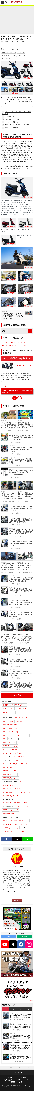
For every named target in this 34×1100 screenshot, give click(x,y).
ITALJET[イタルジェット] (10, 778)
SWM (20, 824)
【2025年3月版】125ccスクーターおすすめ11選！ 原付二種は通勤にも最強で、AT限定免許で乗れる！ (21, 531)
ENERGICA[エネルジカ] (10, 746)
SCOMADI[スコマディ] (10, 824)
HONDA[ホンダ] (8, 705)
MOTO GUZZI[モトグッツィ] (11, 796)
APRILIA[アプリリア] (21, 717)
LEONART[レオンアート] (10, 792)
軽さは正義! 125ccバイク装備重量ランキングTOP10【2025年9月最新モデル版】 (21, 461)
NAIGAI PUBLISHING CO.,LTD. (18, 1086)
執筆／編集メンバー (9, 1080)
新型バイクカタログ (15, 1068)
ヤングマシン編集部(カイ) (16, 1019)
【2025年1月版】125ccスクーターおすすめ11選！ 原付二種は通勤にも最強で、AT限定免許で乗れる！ (21, 579)
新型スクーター (22, 55)
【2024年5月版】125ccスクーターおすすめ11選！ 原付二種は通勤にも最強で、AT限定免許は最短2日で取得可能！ (21, 685)
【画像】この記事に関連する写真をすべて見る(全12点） (17, 391)
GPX (17, 760)
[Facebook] (6, 839)
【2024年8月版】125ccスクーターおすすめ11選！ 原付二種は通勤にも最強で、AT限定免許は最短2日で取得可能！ (21, 650)
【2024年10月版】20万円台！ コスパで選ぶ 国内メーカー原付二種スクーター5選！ (8, 637)
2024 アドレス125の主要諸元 (11, 119)
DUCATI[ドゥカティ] (9, 742)
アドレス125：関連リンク (10, 122)
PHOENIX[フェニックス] (10, 810)
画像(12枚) (18, 93)
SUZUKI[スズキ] (8, 708)
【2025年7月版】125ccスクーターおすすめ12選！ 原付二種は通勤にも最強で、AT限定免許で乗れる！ (25, 495)
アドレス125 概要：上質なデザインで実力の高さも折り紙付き (16, 113)
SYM (26, 824)
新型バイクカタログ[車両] (9, 52)
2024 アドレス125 (8, 116)
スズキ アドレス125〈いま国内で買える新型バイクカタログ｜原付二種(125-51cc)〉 (20, 614)
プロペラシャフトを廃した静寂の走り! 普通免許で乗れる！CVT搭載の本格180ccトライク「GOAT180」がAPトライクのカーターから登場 (20, 1026)
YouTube (14, 892)
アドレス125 (21, 52)
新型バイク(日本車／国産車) (11, 49)
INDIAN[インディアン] (10, 774)
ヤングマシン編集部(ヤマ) (16, 1061)
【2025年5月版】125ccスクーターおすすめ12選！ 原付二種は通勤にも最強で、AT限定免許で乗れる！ (21, 520)
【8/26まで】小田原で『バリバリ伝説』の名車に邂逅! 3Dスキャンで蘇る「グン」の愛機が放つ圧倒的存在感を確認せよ (20, 1047)
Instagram (6, 894)
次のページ (7, 386)
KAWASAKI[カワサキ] (21, 708)
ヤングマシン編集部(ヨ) (8, 501)
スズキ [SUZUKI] (6, 58)
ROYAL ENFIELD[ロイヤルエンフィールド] (16, 821)
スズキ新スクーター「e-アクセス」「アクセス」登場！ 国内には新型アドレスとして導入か (25, 566)
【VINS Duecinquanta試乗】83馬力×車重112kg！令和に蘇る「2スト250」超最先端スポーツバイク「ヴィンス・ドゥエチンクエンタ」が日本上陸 (20, 1057)
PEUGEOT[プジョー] (23, 806)
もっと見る (17, 695)
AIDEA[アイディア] (9, 712)
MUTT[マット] (7, 803)
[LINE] (27, 839)
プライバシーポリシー (23, 1080)
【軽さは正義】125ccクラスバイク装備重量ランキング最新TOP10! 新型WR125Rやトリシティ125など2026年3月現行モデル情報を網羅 (25, 425)
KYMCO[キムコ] (8, 785)
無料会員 (24, 936)
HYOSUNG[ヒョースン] (10, 771)
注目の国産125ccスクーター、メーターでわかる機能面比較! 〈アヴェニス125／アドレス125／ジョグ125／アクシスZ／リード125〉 (12, 316)
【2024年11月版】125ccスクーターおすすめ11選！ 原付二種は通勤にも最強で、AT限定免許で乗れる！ (21, 602)
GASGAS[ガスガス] (18, 757)
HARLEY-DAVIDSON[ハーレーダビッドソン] (16, 764)
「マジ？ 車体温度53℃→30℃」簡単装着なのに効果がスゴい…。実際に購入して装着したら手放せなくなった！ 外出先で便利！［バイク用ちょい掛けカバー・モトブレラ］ (20, 1016)
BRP (4, 739)
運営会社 (13, 1082)
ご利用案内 (23, 1078)
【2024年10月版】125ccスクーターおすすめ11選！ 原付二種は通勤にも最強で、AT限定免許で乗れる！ (25, 637)
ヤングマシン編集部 (18, 42)
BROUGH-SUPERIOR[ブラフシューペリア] (16, 735)
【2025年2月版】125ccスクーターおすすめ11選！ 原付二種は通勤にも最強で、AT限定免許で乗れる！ (9, 566)
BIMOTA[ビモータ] (21, 721)
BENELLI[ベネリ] (8, 721)
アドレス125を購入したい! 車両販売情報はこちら (16, 125)
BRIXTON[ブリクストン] (10, 732)
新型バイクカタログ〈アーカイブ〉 (14, 345)
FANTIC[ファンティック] (10, 749)
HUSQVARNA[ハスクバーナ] (11, 767)
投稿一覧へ (16, 900)
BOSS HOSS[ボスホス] (10, 728)
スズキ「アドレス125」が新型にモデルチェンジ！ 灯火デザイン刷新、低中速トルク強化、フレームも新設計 (8, 495)
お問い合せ (20, 1082)
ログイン (9, 936)
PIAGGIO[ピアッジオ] (9, 813)
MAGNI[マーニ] (25, 792)
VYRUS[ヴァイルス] (20, 831)
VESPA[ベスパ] (7, 831)
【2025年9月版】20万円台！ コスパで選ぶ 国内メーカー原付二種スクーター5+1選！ (20, 449)
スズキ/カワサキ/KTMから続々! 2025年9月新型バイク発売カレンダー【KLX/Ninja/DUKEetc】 (21, 472)
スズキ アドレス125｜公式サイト (13, 342)
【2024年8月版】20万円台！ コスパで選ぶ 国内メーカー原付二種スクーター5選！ (20, 661)
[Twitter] (17, 839)
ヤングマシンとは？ (13, 1078)
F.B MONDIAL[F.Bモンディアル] (12, 753)
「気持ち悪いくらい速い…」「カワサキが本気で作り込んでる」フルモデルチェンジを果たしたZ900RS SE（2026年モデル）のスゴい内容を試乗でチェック (20, 1037)
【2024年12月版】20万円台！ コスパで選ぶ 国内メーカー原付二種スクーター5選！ (20, 591)
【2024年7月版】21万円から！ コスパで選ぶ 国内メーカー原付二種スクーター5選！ (20, 673)
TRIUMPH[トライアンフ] (10, 828)
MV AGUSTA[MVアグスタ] (21, 803)
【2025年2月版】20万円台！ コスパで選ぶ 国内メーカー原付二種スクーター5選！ (20, 543)
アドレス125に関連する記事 (11, 127)
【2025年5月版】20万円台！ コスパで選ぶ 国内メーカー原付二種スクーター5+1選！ (20, 508)
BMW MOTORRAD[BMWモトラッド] (13, 725)
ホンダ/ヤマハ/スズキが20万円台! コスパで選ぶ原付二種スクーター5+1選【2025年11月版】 (21, 437)
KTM (20, 781)
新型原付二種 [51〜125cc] (9, 55)
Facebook (22, 892)
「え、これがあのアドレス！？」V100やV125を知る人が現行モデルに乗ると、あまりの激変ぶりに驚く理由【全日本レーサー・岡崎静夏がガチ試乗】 (8, 425)
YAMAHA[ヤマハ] (20, 705)
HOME (5, 1068)
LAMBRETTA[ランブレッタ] (11, 789)
